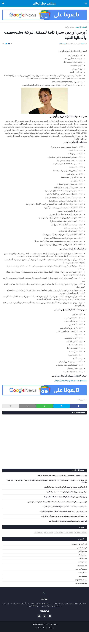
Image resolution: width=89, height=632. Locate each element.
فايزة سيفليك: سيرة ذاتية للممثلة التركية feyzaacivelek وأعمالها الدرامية (64, 516)
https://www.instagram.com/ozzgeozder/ (70, 380)
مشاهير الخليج (59, 532)
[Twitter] (6, 43)
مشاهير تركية (69, 27)
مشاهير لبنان (83, 573)
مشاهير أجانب (69, 532)
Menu (85, 3)
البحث (3, 3)
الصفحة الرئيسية (81, 27)
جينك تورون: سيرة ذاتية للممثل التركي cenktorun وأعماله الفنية (67, 492)
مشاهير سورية (82, 565)
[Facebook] (9, 43)
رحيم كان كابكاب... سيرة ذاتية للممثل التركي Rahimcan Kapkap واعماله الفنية (62, 475)
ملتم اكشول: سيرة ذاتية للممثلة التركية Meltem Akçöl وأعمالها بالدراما (65, 507)
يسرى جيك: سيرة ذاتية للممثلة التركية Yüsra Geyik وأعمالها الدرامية (65, 497)
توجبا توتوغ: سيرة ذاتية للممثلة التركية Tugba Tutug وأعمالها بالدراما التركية (63, 511)
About (45, 628)
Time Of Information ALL (48, 624)
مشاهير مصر (83, 576)
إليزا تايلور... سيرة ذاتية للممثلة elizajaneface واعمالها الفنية (68, 521)
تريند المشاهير (82, 548)
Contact (38, 628)
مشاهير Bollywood (81, 580)
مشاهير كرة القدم (81, 569)
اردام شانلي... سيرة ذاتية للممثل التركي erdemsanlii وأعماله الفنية (65, 487)
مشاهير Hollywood (80, 532)
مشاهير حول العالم (44, 3)
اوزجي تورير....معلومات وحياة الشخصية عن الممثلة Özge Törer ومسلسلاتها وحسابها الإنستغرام (57, 502)
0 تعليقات (63, 43)
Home (51, 628)
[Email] (3, 43)
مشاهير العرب (48, 532)
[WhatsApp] (44, 406)
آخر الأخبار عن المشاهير (79, 544)
